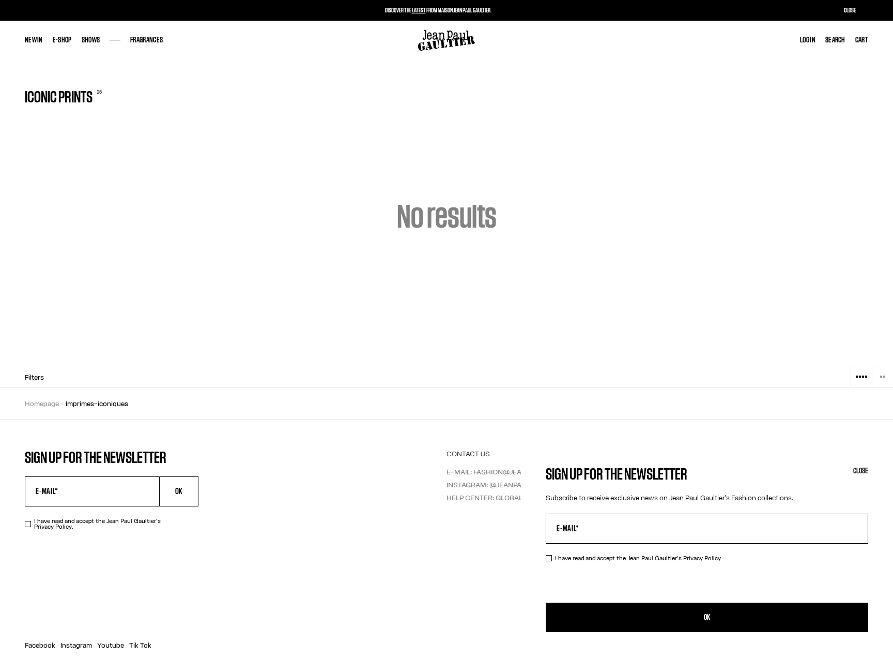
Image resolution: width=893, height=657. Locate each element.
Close (860, 471)
